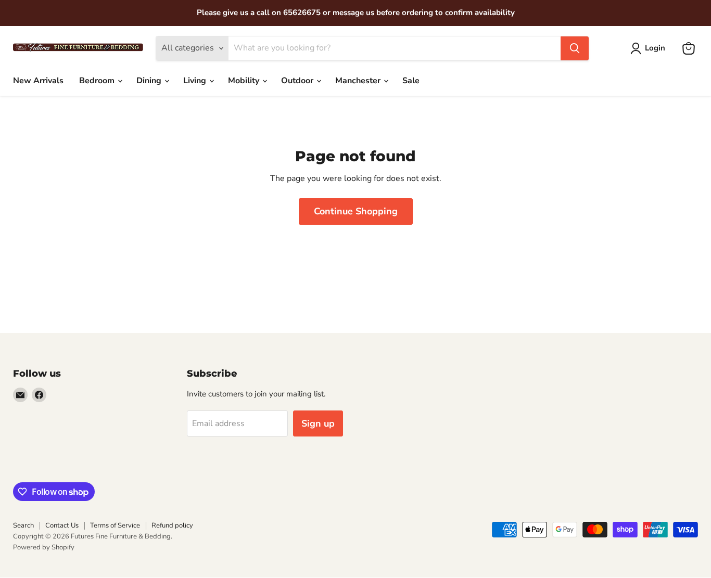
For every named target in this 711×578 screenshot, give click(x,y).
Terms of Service (115, 525)
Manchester (359, 80)
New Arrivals (38, 80)
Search (23, 525)
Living (195, 80)
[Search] (575, 48)
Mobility (244, 80)
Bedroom (98, 80)
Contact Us (62, 525)
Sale (411, 80)
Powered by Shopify (43, 547)
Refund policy (172, 525)
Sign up (318, 423)
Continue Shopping (356, 211)
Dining (149, 80)
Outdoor (298, 80)
